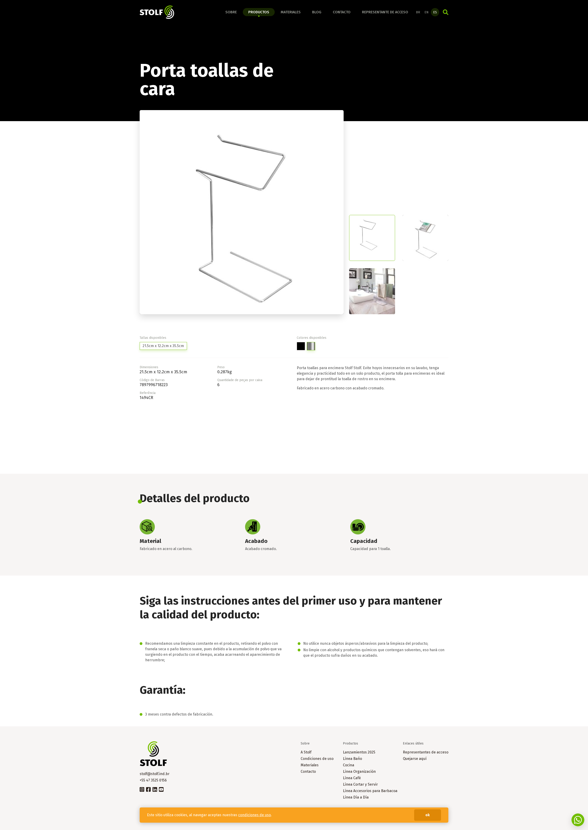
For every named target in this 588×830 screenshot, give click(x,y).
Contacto (342, 12)
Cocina (348, 765)
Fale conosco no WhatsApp (577, 819)
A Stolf (306, 752)
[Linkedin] (155, 789)
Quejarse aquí (415, 758)
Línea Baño (352, 758)
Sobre (231, 12)
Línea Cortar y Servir (360, 784)
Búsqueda (445, 12)
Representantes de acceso (425, 752)
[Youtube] (161, 789)
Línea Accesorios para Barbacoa (370, 791)
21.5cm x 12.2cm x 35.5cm (163, 346)
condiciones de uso (254, 815)
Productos (258, 12)
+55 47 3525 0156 (153, 780)
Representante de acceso (385, 12)
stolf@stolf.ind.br (155, 774)
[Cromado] (311, 346)
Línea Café (352, 778)
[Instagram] (142, 789)
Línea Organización (359, 771)
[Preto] (301, 346)
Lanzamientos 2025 (359, 752)
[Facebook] (148, 789)
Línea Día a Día (356, 797)
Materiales (291, 12)
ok (427, 815)
